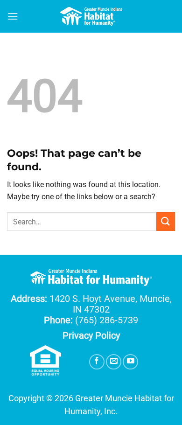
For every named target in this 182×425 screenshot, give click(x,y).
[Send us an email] (113, 361)
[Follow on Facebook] (97, 361)
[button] (12, 16)
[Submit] (165, 221)
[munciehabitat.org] (91, 16)
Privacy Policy (91, 335)
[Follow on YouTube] (130, 361)
